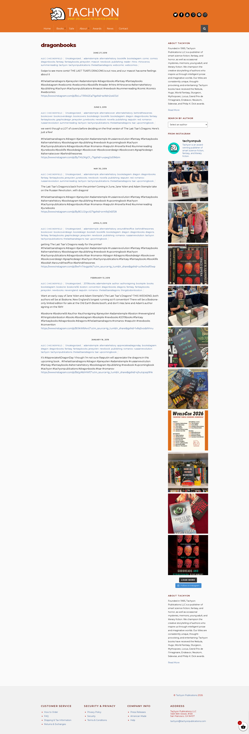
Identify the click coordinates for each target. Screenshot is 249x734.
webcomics (131, 65)
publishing (117, 62)
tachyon (63, 65)
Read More (174, 110)
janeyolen (85, 62)
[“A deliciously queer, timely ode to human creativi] (188, 472)
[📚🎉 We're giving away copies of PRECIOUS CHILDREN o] (188, 555)
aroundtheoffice (125, 228)
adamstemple (91, 58)
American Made (138, 716)
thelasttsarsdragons (101, 65)
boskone (61, 287)
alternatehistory (108, 58)
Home (47, 28)
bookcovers (79, 116)
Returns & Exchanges (55, 724)
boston (84, 287)
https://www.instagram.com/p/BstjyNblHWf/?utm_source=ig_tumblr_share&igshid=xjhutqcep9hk (97, 372)
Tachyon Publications (186, 695)
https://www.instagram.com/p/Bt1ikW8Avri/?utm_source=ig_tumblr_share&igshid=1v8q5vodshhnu (97, 328)
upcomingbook (145, 123)
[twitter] (175, 15)
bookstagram (134, 58)
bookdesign (93, 116)
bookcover (47, 116)
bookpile (141, 283)
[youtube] (187, 15)
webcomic (118, 65)
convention (95, 287)
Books (60, 28)
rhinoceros (144, 62)
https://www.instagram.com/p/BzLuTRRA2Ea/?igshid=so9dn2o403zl (79, 96)
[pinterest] (199, 15)
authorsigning (127, 283)
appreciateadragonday (129, 345)
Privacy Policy (94, 712)
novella (111, 119)
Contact (123, 28)
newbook (105, 62)
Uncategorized (73, 58)
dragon (129, 116)
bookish (91, 232)
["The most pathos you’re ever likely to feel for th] (188, 347)
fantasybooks (72, 62)
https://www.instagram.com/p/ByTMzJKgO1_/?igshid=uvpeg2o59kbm (80, 157)
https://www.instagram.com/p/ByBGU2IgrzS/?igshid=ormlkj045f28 (79, 211)
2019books (89, 283)
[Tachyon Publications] (84, 22)
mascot (95, 62)
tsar (134, 123)
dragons (150, 232)
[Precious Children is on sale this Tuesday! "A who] (188, 264)
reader (127, 62)
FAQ (46, 716)
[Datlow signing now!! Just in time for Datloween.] (188, 306)
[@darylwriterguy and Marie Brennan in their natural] (188, 181)
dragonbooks (48, 62)
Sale (71, 28)
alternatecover (107, 113)
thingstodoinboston (131, 290)
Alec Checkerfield (51, 58)
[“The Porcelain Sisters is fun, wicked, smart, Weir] (188, 514)
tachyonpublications (79, 65)
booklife (121, 58)
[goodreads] (193, 15)
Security (91, 716)
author (115, 283)
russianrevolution (50, 123)
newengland (71, 290)
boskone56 (73, 287)
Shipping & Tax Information (57, 720)
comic (146, 58)
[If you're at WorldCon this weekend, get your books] (188, 430)
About (83, 28)
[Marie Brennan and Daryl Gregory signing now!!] (188, 223)
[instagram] (205, 15)
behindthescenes (143, 113)
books (150, 283)
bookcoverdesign (63, 116)
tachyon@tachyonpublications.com (188, 721)
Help (132, 720)
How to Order (51, 712)
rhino (134, 62)
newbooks (58, 290)
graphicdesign (63, 119)
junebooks (89, 119)
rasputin (132, 119)
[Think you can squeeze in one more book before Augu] (188, 389)
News (110, 28)
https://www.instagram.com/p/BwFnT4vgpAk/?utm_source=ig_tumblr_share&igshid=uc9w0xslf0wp (98, 266)
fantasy (60, 62)
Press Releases (138, 712)
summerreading (49, 65)
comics (153, 58)
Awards (97, 28)
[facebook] (181, 15)
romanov (147, 119)
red (139, 119)
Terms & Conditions (97, 720)
